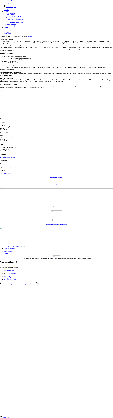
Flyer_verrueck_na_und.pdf (9, 157)
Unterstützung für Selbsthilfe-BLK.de (14, 250)
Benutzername (4, 160)
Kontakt (6, 253)
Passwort (2, 164)
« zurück (29, 36)
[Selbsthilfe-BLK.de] (6, 0)
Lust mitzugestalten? (56, 177)
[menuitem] (58, 10)
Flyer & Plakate (8, 251)
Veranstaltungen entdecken (56, 184)
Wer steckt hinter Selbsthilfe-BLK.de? (14, 247)
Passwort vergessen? (5, 173)
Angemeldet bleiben (7, 167)
